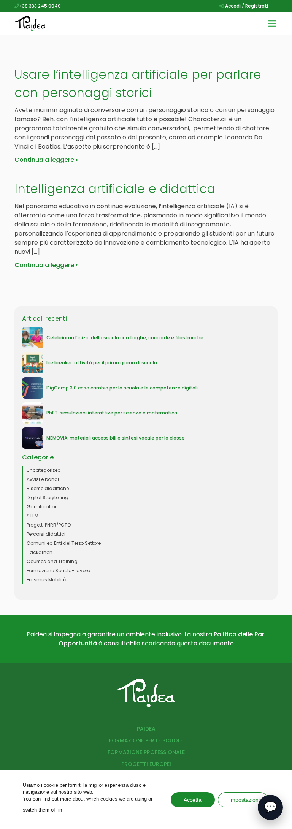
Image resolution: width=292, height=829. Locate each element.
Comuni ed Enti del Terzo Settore (64, 543)
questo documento (205, 643)
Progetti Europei (146, 764)
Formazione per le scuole (146, 740)
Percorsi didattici (46, 534)
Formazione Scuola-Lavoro (58, 570)
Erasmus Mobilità (47, 579)
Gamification (42, 506)
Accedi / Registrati (246, 6)
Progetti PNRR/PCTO (49, 525)
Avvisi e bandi (43, 479)
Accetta (193, 800)
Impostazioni (244, 800)
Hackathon (39, 552)
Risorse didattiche (48, 488)
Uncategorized (44, 470)
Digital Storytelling (47, 497)
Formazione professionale (146, 752)
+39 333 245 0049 (40, 6)
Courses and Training (52, 561)
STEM (32, 516)
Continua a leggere (44, 159)
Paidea (146, 728)
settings (97, 810)
